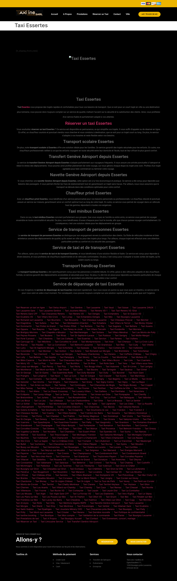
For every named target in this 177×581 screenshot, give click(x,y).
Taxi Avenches (118, 459)
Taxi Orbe (98, 400)
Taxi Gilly (50, 503)
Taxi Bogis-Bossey (128, 385)
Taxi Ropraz (22, 344)
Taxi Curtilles (131, 447)
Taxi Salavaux (61, 462)
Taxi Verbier (103, 506)
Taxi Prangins (22, 375)
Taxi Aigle (40, 493)
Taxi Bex (124, 496)
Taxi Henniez (75, 450)
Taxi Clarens (89, 484)
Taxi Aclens (75, 351)
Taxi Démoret (93, 419)
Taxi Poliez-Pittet (67, 326)
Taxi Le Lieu (40, 400)
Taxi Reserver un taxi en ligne (30, 307)
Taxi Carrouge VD (24, 341)
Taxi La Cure (70, 375)
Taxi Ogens (53, 329)
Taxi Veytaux (129, 484)
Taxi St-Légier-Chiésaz (61, 481)
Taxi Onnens (48, 428)
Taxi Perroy (47, 366)
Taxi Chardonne (23, 481)
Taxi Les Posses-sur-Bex (54, 496)
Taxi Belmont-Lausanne (81, 344)
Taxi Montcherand (58, 403)
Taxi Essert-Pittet (86, 431)
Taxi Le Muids (131, 379)
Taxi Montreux (66, 506)
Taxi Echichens (65, 348)
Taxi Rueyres (38, 329)
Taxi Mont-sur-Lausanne (41, 512)
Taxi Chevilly (140, 394)
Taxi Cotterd (95, 462)
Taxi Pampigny (67, 357)
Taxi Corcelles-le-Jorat (66, 341)
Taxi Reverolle (23, 354)
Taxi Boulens (46, 335)
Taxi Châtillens (95, 469)
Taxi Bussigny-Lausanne (128, 317)
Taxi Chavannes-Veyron (70, 360)
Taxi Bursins (92, 369)
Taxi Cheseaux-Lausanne (94, 320)
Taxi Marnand (109, 450)
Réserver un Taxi (100, 14)
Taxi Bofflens (76, 403)
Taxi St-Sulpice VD (132, 313)
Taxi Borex (21, 385)
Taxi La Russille (144, 403)
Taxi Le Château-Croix (63, 441)
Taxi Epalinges (44, 509)
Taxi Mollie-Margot (140, 335)
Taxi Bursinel (118, 372)
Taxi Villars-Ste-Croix (47, 317)
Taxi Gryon (111, 496)
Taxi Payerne (22, 453)
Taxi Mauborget (143, 441)
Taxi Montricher (119, 357)
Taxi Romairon (106, 425)
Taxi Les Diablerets (104, 493)
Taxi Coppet (147, 385)
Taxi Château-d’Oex (41, 475)
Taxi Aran (109, 341)
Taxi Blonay (41, 481)
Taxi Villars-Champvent (112, 437)
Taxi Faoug (110, 462)
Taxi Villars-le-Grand (80, 459)
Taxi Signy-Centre (105, 382)
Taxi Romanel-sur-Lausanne (29, 320)
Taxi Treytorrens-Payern (104, 456)
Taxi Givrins (38, 382)
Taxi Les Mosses (24, 493)
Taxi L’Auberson (102, 441)
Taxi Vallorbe (144, 397)
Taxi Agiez (92, 403)
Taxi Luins (78, 369)
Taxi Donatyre (100, 459)
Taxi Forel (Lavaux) (25, 338)
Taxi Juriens (42, 397)
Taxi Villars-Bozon (111, 360)
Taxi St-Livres (129, 366)
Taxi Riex (120, 344)
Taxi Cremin (63, 453)
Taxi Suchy (125, 431)
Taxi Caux (101, 487)
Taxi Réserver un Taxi (26, 521)
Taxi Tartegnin (109, 369)
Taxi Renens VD (76, 313)
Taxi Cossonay (141, 388)
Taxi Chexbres (45, 338)
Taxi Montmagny (24, 465)
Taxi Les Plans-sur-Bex (27, 496)
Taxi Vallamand (43, 462)
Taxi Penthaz (99, 388)
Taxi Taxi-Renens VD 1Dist (124, 310)
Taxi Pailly (86, 422)
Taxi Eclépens (22, 394)
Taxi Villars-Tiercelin (96, 329)
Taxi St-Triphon (77, 496)
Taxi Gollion (60, 351)
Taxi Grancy (99, 348)
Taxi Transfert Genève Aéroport (82, 521)
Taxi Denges (94, 313)
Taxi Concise (141, 425)
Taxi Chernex (22, 487)
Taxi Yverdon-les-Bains (91, 413)
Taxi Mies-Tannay (24, 388)
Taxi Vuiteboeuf (40, 437)
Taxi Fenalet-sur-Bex (142, 496)
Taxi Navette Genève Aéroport (105, 503)
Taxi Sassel (21, 456)
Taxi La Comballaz (130, 490)
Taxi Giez (77, 428)
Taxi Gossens (113, 413)
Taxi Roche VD (57, 490)
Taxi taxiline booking (26, 515)
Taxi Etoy (50, 506)
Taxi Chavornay (92, 406)
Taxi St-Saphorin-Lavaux (82, 335)
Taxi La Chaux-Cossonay (55, 391)
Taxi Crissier (63, 512)
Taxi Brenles (22, 478)
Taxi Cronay (22, 416)
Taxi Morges (22, 506)
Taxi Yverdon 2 (136, 410)
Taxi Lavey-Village (42, 394)
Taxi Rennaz (116, 487)
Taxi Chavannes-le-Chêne (61, 444)
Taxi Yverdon (118, 410)
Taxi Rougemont (41, 472)
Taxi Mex (108, 317)
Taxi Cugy (130, 500)
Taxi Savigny (121, 335)
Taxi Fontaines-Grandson (145, 422)
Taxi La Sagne (41, 441)
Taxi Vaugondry (103, 422)
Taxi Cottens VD (117, 348)
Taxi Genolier (22, 382)
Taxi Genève (76, 307)
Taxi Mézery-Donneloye (135, 413)
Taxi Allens (34, 391)
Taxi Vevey (124, 481)
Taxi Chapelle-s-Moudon (54, 332)
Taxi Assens (147, 326)
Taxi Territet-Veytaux (109, 484)
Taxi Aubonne (112, 366)
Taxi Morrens (135, 329)
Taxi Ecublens (141, 506)
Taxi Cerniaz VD (114, 472)
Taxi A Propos (50, 518)
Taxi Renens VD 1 (98, 310)
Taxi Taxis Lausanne (134, 503)
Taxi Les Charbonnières (78, 400)
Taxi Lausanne (93, 307)
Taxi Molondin (75, 419)
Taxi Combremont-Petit (106, 453)
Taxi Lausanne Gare (25, 310)
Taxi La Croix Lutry (144, 341)
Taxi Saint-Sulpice (25, 509)
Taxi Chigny (151, 354)
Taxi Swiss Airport (57, 307)
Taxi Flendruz (22, 472)
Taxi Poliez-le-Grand (46, 326)
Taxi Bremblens (121, 351)
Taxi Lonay (67, 317)
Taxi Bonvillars (124, 425)
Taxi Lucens (115, 447)
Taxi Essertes (83, 338)
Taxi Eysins (120, 375)
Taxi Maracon (77, 472)
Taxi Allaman (56, 363)
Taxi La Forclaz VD (82, 493)
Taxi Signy (123, 382)
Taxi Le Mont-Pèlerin (86, 478)
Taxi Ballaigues (127, 397)
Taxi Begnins (114, 379)
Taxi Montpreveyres (91, 341)
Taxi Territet (48, 484)
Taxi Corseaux (65, 478)
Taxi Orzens (109, 419)
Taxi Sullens (40, 323)
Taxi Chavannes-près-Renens (100, 509)
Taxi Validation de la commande (94, 515)
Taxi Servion (100, 338)
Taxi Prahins (69, 416)
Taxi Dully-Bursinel (86, 372)
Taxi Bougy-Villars (93, 366)
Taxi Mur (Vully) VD (147, 475)
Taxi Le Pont (110, 397)
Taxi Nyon (55, 375)
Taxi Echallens (99, 323)
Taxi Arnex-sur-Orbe (100, 394)
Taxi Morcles (145, 500)
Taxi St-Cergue (87, 375)
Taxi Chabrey (126, 462)
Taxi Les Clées (126, 403)
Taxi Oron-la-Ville (114, 469)
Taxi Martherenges (79, 332)
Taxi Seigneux (92, 450)
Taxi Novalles (49, 431)
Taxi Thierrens (143, 416)
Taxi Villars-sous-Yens (142, 363)
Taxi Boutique (47, 515)
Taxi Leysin (92, 490)
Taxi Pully (140, 509)
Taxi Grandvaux (104, 344)
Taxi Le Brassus (114, 400)
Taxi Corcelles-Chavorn (68, 406)
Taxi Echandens (111, 313)
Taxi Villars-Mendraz (118, 332)
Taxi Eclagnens (75, 410)
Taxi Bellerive (78, 462)
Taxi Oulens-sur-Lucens (94, 447)
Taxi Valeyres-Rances (128, 406)
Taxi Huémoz (90, 500)
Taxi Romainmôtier (77, 397)
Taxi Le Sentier (133, 400)
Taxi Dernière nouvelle (99, 512)
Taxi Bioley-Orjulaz (143, 323)
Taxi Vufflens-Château (130, 354)
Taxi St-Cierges (23, 419)
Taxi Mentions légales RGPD (72, 503)
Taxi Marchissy (137, 375)
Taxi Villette (148, 344)
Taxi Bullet (21, 444)
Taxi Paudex (37, 344)
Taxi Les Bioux (23, 400)
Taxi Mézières (44, 341)
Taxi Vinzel (63, 369)
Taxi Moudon (137, 444)
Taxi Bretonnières (24, 397)
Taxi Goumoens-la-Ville (52, 410)
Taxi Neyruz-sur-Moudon (53, 450)
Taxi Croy (95, 397)
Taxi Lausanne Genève (50, 310)
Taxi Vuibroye (105, 465)
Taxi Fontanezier (87, 425)
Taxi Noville (147, 487)
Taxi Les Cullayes (64, 338)
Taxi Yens (122, 363)
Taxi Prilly (20, 512)
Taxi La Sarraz (62, 394)
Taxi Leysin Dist (110, 490)
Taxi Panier (119, 515)
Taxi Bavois (109, 406)
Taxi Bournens (54, 320)
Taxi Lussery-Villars (81, 391)
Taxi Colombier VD (25, 351)
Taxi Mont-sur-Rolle (44, 369)
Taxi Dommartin (24, 326)
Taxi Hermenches (51, 447)
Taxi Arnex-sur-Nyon (40, 385)
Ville (128, 14)
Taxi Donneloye (110, 416)
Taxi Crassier (105, 375)
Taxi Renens (78, 512)
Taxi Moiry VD (23, 363)
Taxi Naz (54, 323)
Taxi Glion (145, 484)
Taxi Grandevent (24, 425)
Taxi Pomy (37, 416)
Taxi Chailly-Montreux (68, 484)
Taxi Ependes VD (107, 431)
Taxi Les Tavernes (63, 465)
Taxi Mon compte (66, 515)
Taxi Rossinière (60, 472)
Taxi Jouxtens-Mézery (76, 310)
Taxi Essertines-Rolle (62, 372)
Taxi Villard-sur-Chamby (64, 487)
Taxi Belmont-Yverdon (130, 428)
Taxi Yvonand (84, 441)
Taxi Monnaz (44, 351)
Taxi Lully (20, 357)
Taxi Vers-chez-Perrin (41, 456)
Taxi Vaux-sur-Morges (62, 354)
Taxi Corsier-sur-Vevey (127, 478)
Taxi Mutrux (91, 428)
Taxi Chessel (131, 487)
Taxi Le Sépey (145, 493)
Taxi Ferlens (116, 338)
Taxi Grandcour (81, 456)
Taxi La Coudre (100, 357)
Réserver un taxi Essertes (88, 123)
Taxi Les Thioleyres (84, 465)
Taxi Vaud (109, 307)
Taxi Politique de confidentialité (129, 512)
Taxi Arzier (147, 379)
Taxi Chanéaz (52, 416)
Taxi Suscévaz (39, 434)
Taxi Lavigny (146, 366)
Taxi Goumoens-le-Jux (97, 410)
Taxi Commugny (78, 385)
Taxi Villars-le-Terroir (120, 323)
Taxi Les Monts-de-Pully (143, 332)
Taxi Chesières (73, 500)
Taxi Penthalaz (118, 391)
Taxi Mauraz (92, 360)
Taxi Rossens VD (57, 459)
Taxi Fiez (147, 419)
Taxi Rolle (37, 503)
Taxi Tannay (60, 385)
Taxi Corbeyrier (75, 490)
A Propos (67, 14)
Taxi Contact (92, 518)
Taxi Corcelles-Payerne (131, 456)
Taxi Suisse (123, 307)
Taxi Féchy (75, 366)
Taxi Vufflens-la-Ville (120, 388)
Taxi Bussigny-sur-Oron (27, 469)
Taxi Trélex (66, 379)
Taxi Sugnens (114, 326)
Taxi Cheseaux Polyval (121, 320)
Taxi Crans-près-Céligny (62, 388)
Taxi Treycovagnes (59, 434)
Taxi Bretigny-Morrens (27, 332)
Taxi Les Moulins (134, 472)
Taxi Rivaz (61, 335)
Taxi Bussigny (125, 509)
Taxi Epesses (82, 348)
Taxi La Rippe (138, 382)
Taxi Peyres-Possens (26, 335)
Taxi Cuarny (48, 413)
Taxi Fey (100, 326)
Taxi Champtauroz (82, 453)
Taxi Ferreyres (80, 394)
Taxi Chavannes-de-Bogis (102, 385)
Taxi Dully (103, 372)
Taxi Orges (63, 428)
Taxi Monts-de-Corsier (27, 484)
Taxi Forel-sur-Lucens (42, 453)
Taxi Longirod (39, 375)
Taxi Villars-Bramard (81, 475)
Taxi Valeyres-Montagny (111, 434)
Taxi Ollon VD (95, 496)
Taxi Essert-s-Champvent (84, 437)
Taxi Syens (121, 444)
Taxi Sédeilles (39, 459)
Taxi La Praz (40, 363)
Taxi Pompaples (122, 394)
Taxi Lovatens (95, 472)
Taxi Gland (37, 506)
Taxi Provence (108, 428)
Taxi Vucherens (37, 444)
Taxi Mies (41, 388)
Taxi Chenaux (124, 341)
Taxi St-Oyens (41, 372)
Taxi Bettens (131, 326)
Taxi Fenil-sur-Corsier (143, 481)
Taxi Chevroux (63, 456)
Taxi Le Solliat (23, 403)
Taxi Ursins (127, 416)
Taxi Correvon (58, 419)
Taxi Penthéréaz (45, 406)
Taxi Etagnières (23, 323)
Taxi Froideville (117, 329)
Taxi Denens (110, 354)
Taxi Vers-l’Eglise (126, 493)
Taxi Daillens (100, 391)
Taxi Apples (50, 357)
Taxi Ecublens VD (24, 317)
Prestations (82, 14)
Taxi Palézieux (43, 465)
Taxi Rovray (106, 444)
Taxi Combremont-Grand (134, 453)
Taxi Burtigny (97, 379)
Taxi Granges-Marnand (131, 450)
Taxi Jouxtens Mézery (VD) (68, 509)
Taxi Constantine (24, 462)
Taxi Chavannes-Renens (53, 313)
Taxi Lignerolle (108, 403)
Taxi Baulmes (22, 437)
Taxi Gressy (150, 428)
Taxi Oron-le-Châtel (125, 465)
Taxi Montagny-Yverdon (84, 434)
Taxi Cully (133, 344)
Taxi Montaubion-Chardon (75, 323)
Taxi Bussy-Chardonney (88, 354)
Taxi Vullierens (136, 348)
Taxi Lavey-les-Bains (52, 500)
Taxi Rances (140, 431)
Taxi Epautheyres (41, 422)
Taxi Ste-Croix (23, 441)
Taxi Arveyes (22, 503)
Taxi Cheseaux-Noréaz (27, 413)
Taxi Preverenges (85, 506)
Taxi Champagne (44, 425)
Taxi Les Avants (40, 487)
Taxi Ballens (35, 357)
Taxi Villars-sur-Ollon (111, 500)
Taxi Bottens (86, 326)
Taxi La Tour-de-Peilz (104, 481)
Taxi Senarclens (136, 391)
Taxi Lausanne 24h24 (142, 307)
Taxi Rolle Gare (106, 363)
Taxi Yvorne (40, 490)
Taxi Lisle (128, 360)
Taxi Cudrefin (143, 462)
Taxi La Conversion (56, 344)
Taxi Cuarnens (143, 360)
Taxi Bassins (81, 379)
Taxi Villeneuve (23, 490)
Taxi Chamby (85, 487)
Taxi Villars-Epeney (67, 413)
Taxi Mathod (22, 434)
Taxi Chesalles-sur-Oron (54, 469)
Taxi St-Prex (89, 363)
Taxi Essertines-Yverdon (66, 422)
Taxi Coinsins (35, 379)
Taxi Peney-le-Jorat (72, 329)
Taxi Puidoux (104, 335)
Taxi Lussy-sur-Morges (27, 366)
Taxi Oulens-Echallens (26, 410)
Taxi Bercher (142, 320)
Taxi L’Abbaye (56, 400)
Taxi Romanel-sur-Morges (97, 351)
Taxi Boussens (71, 320)
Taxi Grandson (122, 422)
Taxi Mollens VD (139, 357)
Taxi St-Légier (83, 481)
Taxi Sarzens (61, 475)
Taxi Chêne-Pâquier (87, 444)
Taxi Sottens (98, 332)
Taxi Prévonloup (126, 475)
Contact (117, 14)
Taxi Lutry (21, 348)
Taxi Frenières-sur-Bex (27, 500)
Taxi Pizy (61, 366)
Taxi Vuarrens (22, 422)
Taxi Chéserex (71, 382)
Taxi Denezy (41, 419)
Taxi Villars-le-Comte (26, 450)
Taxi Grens (87, 382)
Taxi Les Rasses (135, 437)
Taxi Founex (83, 388)
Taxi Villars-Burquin (65, 425)
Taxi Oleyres (135, 459)
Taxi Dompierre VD (104, 475)
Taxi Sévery (83, 357)
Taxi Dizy (20, 391)
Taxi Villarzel (22, 459)
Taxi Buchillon (72, 363)
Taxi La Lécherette (136, 469)
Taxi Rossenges (71, 447)
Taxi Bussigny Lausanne (139, 515)
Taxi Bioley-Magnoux (89, 416)
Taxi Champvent (60, 437)
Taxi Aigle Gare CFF (59, 493)
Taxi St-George (23, 372)
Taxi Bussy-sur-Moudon (27, 447)
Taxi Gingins (54, 382)
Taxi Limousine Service (52, 521)
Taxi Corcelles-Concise (27, 428)
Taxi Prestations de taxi (27, 518)
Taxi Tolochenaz (141, 351)
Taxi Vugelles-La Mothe (27, 431)
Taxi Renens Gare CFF (26, 313)
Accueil (54, 14)
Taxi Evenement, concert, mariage (118, 518)
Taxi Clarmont (40, 354)
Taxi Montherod (23, 369)
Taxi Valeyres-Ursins (129, 419)
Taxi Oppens (22, 329)
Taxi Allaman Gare (122, 506)
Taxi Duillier (51, 379)
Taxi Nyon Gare (136, 372)
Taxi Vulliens (132, 338)
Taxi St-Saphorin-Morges (42, 348)
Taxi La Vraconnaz (123, 441)
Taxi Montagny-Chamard (139, 434)
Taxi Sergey (39, 403)
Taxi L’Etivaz (22, 475)
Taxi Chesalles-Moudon (43, 478)
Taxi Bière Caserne (25, 360)
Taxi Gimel (141, 369)
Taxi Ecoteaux (77, 469)
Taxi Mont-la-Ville (46, 360)
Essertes (26, 107)
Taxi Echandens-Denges (88, 317)
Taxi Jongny (106, 478)
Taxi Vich (20, 379)
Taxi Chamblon (67, 431)
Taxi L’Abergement (25, 406)
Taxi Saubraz (126, 369)
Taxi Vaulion (58, 397)
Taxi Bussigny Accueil (71, 518)
